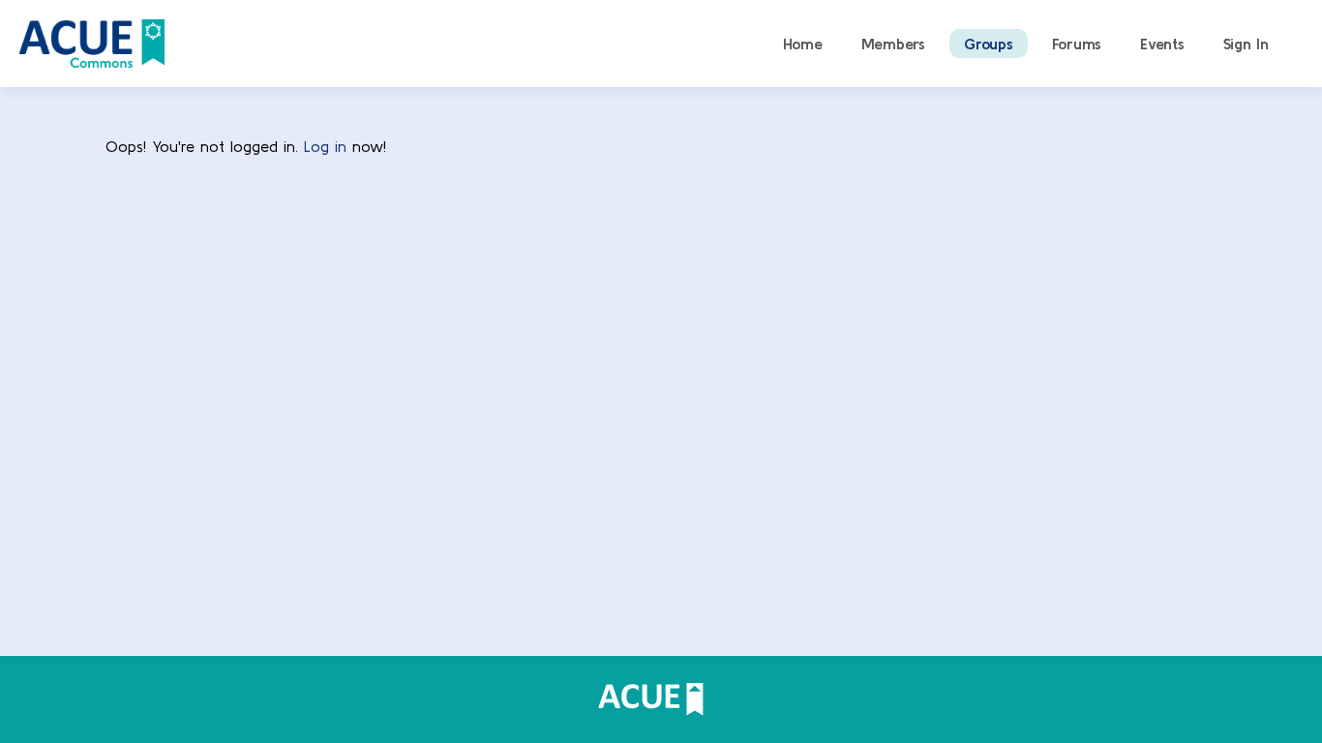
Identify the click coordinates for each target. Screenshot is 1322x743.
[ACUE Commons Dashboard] (92, 41)
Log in (325, 146)
